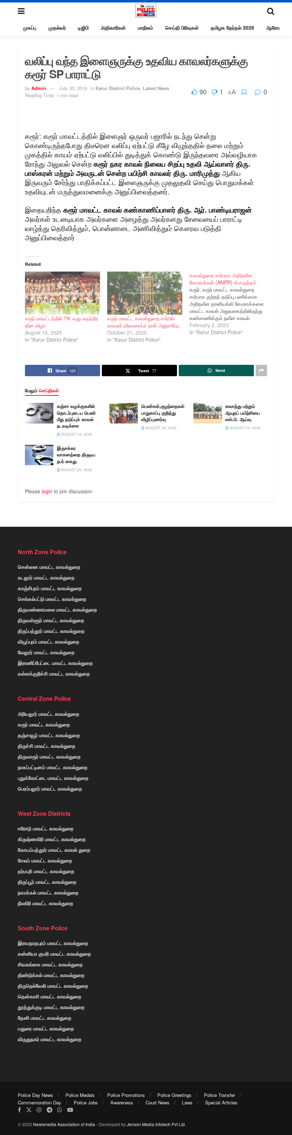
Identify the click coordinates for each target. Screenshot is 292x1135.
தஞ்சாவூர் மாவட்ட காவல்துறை (49, 735)
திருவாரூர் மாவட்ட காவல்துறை (49, 756)
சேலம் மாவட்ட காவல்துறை (45, 860)
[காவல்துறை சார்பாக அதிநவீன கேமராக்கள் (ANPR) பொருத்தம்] (230, 304)
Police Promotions (126, 1095)
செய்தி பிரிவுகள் (182, 27)
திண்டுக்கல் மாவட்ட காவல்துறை (51, 974)
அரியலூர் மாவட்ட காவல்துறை (48, 713)
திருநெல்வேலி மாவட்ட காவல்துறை (53, 985)
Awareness (121, 1102)
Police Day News (35, 1095)
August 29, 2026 (76, 434)
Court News (158, 1102)
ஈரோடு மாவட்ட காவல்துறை (45, 828)
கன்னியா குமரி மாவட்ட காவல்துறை (54, 953)
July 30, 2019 (73, 88)
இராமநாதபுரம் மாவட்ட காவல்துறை (53, 942)
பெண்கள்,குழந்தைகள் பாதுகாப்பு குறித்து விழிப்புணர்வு (162, 412)
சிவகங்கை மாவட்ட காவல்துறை (50, 964)
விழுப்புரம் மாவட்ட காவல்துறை (48, 641)
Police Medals (80, 1095)
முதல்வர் (57, 27)
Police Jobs (86, 1102)
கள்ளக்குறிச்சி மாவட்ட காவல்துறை (54, 673)
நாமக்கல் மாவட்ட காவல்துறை (48, 892)
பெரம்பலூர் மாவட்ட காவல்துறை (50, 788)
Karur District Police (117, 88)
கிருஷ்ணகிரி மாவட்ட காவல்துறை (51, 838)
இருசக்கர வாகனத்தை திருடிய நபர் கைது (76, 454)
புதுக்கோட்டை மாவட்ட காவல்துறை (53, 777)
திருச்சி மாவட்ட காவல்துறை (46, 745)
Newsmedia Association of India (64, 1124)
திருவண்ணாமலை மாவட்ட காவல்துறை (57, 609)
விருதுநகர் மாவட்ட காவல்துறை (49, 1038)
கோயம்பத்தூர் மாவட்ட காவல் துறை (54, 849)
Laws (187, 1102)
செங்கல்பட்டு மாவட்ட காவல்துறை (52, 598)
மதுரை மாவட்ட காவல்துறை (46, 1028)
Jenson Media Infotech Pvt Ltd (156, 1124)
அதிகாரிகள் (113, 27)
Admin (38, 88)
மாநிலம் (145, 27)
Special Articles (221, 1102)
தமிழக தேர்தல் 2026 (232, 27)
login (47, 491)
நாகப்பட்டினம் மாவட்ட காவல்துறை (52, 767)
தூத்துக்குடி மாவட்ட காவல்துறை (51, 1006)
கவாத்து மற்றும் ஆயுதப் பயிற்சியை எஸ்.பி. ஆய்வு (242, 412)
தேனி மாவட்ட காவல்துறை (44, 1017)
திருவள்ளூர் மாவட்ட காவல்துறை (51, 620)
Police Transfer (219, 1095)
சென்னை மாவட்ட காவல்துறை (49, 566)
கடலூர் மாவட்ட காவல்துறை (46, 577)
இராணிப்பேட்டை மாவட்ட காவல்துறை (55, 662)
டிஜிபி (83, 27)
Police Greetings (174, 1095)
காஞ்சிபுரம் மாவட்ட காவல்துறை (50, 588)
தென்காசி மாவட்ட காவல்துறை (49, 996)
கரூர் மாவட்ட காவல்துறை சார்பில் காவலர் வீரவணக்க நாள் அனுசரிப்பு (143, 322)
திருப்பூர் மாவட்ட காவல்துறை (47, 881)
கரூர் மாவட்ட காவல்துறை (44, 724)
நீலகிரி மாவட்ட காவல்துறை (45, 903)
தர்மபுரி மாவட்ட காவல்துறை (46, 870)
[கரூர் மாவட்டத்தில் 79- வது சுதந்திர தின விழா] (62, 293)
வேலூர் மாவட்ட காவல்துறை (46, 652)
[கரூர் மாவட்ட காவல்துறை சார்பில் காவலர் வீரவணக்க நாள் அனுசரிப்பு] (144, 293)
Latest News (156, 88)
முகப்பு (29, 27)
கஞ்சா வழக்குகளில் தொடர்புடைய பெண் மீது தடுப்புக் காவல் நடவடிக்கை (76, 416)
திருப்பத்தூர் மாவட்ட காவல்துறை (51, 630)
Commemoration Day (39, 1102)
